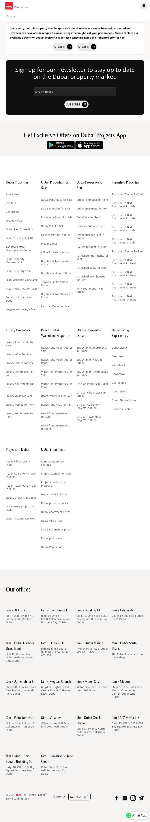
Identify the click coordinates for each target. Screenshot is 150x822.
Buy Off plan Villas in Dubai (89, 361)
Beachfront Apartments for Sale (55, 415)
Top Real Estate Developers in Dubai (18, 248)
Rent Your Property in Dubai (89, 290)
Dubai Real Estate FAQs (20, 238)
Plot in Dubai (49, 243)
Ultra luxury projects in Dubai (20, 508)
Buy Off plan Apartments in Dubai (91, 349)
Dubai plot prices (51, 538)
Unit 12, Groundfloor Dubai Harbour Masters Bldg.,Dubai (20, 652)
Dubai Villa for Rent (88, 217)
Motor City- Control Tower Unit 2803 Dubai (92, 686)
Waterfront (118, 365)
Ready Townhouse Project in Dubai (21, 487)
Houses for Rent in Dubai (91, 247)
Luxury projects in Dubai (21, 497)
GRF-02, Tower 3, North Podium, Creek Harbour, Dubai (91, 726)
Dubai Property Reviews (20, 518)
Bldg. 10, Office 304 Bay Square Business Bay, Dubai (20, 765)
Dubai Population (51, 547)
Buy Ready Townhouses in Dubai (57, 295)
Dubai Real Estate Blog (19, 229)
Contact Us (12, 211)
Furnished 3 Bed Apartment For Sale (123, 229)
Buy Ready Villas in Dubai (56, 273)
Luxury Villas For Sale (19, 354)
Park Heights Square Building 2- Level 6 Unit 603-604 (55, 649)
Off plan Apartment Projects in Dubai (88, 406)
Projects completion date (56, 473)
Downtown (118, 374)
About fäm (12, 194)
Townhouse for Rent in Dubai (90, 236)
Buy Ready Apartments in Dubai (56, 263)
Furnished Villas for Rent (91, 267)
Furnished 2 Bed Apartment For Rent (124, 274)
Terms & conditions (18, 798)
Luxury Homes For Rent (20, 404)
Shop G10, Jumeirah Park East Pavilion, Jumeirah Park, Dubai (21, 687)
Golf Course (119, 382)
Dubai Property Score (19, 271)
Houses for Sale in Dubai (56, 235)
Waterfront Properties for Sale (56, 373)
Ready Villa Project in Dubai (18, 463)
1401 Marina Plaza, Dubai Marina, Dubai (92, 648)
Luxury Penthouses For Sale (20, 373)
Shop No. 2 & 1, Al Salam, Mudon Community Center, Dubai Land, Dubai (127, 689)
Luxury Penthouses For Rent (20, 415)
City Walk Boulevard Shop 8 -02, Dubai (127, 615)
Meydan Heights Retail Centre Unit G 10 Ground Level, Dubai (56, 687)
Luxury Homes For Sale (20, 363)
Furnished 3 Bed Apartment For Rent (124, 286)
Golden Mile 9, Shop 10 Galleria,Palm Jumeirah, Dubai (20, 724)
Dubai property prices (54, 503)
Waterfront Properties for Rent (56, 385)
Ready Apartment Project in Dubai (21, 475)
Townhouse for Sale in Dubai (54, 283)
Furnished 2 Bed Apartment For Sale (123, 216)
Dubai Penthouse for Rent (92, 199)
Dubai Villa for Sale (52, 226)
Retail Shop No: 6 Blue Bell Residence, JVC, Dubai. (57, 765)
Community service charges (53, 463)
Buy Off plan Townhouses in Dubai (92, 373)
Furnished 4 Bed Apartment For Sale (123, 241)
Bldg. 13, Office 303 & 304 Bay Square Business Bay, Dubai (92, 616)
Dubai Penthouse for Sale (56, 199)
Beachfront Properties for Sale (56, 349)
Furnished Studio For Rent (128, 251)
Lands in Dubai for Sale (55, 306)
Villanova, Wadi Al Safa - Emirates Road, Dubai (56, 722)
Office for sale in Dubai (55, 252)
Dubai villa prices (51, 520)
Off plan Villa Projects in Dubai (91, 394)
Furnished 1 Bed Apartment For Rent (124, 261)
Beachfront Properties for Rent (56, 361)
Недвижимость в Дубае (20, 309)
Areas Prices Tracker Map (21, 288)
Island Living (119, 391)
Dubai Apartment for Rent (92, 208)
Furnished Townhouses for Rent (90, 278)
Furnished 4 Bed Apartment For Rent (124, 298)
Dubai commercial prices (56, 529)
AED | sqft (80, 796)
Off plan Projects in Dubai (92, 384)
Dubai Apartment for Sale (56, 217)
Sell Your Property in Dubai (18, 299)
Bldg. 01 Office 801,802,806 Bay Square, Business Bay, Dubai (56, 616)
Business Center (122, 409)
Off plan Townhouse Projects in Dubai (88, 418)
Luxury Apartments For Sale (20, 344)
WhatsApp (139, 815)
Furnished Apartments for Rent (92, 257)
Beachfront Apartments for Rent (55, 427)
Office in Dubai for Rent (90, 226)
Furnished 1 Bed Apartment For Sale (123, 204)
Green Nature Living (124, 400)
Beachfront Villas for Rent (56, 404)
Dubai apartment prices (55, 512)
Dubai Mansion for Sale (55, 208)
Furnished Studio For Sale (127, 194)
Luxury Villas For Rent (19, 396)
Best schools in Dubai (54, 494)
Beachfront (118, 356)
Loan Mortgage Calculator (21, 279)
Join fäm (11, 203)
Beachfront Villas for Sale (56, 396)
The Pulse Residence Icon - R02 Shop (127, 650)
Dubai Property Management (15, 260)
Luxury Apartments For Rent (20, 385)
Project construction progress (53, 484)
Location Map (14, 220)
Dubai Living (119, 347)
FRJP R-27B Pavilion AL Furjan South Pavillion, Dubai (19, 616)
